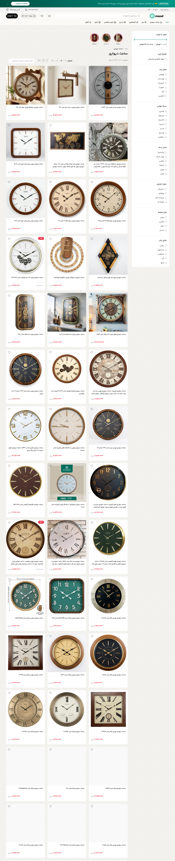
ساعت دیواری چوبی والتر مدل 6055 (114, 845)
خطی (162, 226)
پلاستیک (161, 152)
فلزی (162, 174)
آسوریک (161, 83)
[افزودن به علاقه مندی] (92, 68)
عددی (162, 230)
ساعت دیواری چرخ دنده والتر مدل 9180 (30, 334)
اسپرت (162, 124)
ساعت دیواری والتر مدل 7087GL (32, 731)
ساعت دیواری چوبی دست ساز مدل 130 (71, 107)
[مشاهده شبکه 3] (43, 60)
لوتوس (162, 74)
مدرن (162, 128)
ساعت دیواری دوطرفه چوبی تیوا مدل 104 (29, 107)
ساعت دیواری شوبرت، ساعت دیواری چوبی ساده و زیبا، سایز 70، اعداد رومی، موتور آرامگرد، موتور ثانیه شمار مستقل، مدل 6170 (109, 392)
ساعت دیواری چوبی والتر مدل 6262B (31, 675)
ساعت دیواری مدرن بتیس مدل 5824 (113, 107)
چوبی (162, 169)
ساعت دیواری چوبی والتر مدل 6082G (31, 845)
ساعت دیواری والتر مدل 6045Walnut (31, 788)
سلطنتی (161, 137)
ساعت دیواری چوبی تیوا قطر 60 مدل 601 (71, 221)
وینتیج (162, 133)
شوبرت (162, 87)
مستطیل (161, 250)
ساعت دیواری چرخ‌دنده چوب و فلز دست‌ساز (112, 277)
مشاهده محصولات (21, 3)
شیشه (162, 165)
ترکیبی (162, 161)
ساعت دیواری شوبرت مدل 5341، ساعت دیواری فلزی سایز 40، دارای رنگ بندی (26, 449)
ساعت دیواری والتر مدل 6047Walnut (72, 845)
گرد (163, 258)
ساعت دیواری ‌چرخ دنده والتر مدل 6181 (71, 334)
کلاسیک (161, 120)
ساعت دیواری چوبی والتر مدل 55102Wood (29, 618)
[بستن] (7, 3)
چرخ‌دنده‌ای (160, 197)
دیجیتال (161, 189)
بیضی (162, 245)
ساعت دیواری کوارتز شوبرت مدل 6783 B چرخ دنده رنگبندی (67, 392)
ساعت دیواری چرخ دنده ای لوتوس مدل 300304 (27, 277)
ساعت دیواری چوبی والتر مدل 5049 (72, 675)
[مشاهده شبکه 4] (39, 60)
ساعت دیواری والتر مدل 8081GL (73, 731)
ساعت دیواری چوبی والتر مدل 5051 (114, 675)
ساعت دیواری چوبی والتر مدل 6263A (113, 731)
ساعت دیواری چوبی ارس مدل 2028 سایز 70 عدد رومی (27, 392)
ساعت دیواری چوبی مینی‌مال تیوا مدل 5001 (28, 221)
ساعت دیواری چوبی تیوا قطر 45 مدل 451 (112, 221)
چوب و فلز (160, 156)
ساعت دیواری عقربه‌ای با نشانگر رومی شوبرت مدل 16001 (67, 505)
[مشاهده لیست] (47, 60)
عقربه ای (161, 202)
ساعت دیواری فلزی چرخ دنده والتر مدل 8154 (111, 334)
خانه (126, 49)
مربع (163, 262)
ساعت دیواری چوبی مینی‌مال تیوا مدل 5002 (28, 164)
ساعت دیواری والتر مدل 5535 (116, 788)
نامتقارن (161, 254)
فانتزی (162, 111)
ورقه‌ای (162, 193)
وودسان (161, 79)
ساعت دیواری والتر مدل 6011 (75, 788)
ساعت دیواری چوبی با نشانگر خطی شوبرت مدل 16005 (68, 449)
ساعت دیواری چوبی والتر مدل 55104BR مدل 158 (68, 618)
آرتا (163, 91)
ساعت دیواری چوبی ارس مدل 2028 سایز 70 (111, 448)
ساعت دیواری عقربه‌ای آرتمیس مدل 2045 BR (28, 504)
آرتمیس (161, 96)
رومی (162, 217)
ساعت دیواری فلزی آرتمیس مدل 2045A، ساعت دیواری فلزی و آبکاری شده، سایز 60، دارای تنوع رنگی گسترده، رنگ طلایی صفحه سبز (108, 562)
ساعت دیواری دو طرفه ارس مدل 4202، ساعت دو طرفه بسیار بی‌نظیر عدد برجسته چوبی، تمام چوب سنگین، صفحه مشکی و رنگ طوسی (110, 165)
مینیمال (161, 115)
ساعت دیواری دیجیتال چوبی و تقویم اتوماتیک (69, 277)
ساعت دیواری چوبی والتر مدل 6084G (113, 618)
